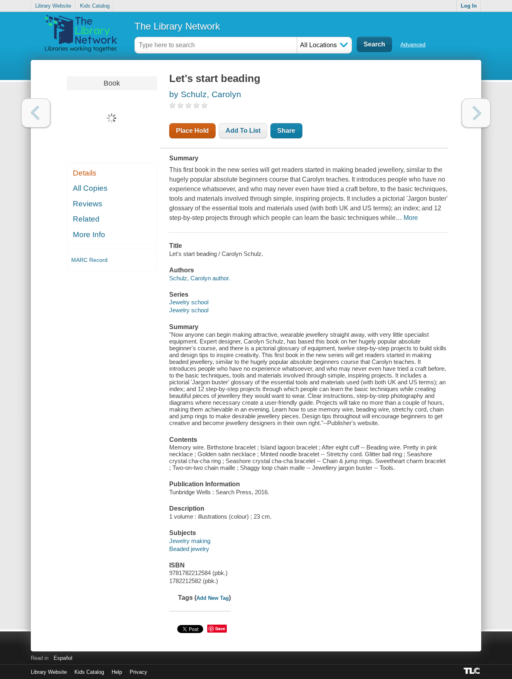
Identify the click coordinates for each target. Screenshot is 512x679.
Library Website (53, 6)
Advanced (413, 44)
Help (117, 672)
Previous (35, 113)
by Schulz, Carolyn (205, 94)
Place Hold (192, 130)
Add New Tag (212, 598)
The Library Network (177, 26)
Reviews (87, 204)
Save (220, 628)
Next (476, 113)
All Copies (90, 188)
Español (63, 658)
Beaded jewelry (189, 548)
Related (86, 219)
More (411, 217)
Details (84, 173)
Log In (469, 6)
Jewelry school (188, 302)
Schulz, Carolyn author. (199, 278)
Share (286, 130)
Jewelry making (189, 540)
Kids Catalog (95, 6)
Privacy (138, 672)
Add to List (243, 130)
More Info (89, 234)
